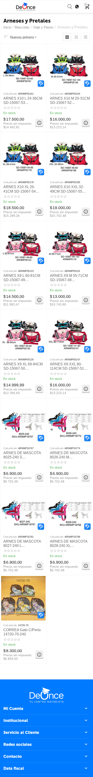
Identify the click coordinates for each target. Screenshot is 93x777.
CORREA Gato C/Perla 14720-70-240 (22, 632)
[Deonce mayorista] (25, 6)
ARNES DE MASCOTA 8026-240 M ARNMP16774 (68, 455)
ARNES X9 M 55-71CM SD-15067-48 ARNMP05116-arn (69, 278)
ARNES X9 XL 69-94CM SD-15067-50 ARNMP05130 (23, 366)
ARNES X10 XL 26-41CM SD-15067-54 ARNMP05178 (19, 189)
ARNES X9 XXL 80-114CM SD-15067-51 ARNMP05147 (67, 366)
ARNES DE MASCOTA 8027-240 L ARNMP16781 (22, 543)
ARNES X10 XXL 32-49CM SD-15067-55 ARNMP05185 (67, 189)
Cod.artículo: (10, 93)
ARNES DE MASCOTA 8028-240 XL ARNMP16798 (68, 543)
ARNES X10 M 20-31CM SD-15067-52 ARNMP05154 (70, 100)
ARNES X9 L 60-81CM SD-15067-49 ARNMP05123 (21, 278)
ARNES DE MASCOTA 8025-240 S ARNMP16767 (22, 455)
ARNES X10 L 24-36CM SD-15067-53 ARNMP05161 (22, 100)
